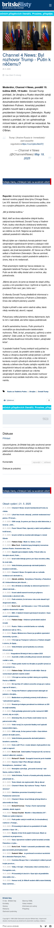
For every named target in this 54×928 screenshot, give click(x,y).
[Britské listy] (27, 181)
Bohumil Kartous (18, 806)
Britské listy (22, 5)
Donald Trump (43, 391)
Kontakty (6, 903)
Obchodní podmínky (10, 911)
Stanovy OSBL (27, 901)
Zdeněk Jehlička (18, 579)
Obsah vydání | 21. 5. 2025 (17, 503)
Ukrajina (32, 391)
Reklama (6, 908)
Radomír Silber (17, 853)
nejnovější (37, 462)
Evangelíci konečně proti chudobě (38, 758)
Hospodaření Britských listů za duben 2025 (27, 653)
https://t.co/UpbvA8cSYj (33, 143)
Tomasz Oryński (18, 812)
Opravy (5, 906)
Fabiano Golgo (17, 541)
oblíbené (47, 462)
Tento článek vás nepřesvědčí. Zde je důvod (28, 782)
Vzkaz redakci (27, 903)
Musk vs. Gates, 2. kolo (32, 541)
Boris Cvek (16, 606)
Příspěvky (25, 908)
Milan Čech (16, 545)
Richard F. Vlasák (18, 758)
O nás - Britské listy (9, 901)
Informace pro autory (29, 906)
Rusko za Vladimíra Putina (17, 391)
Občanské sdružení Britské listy (28, 918)
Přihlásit (6, 438)
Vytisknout (10, 400)
